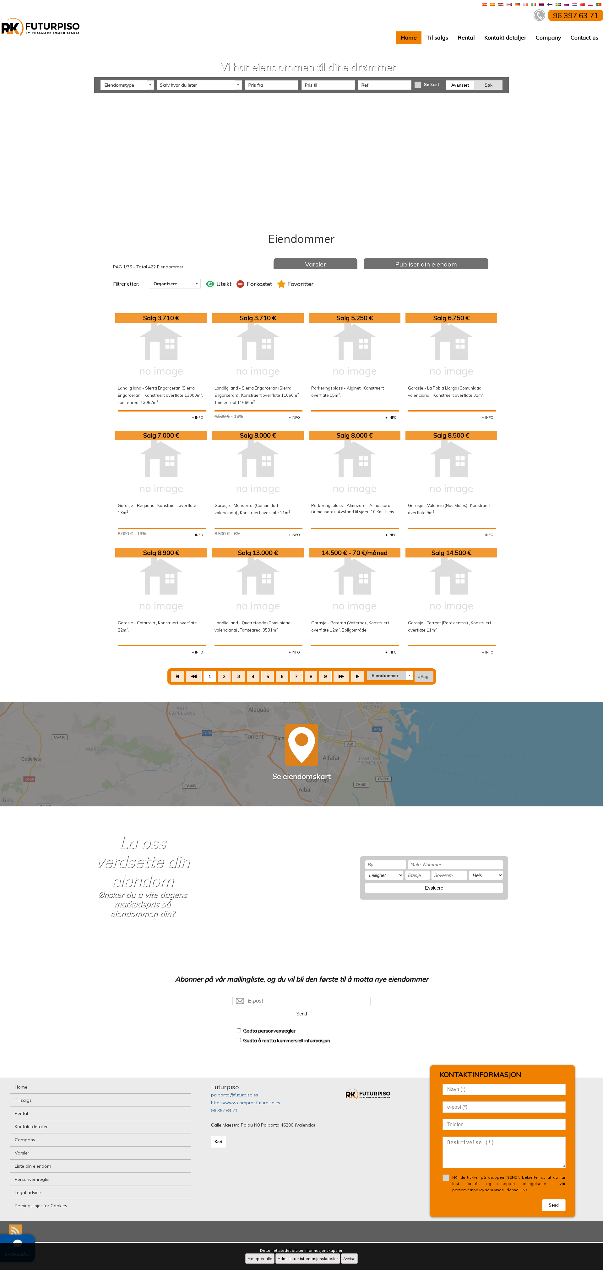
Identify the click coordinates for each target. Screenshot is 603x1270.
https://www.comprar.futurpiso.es (245, 1103)
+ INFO (197, 417)
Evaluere (434, 888)
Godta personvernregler (269, 1031)
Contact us (584, 37)
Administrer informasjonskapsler (308, 1258)
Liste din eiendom (33, 1166)
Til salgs (437, 37)
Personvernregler (32, 1179)
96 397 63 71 (224, 1110)
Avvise (349, 1258)
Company (548, 37)
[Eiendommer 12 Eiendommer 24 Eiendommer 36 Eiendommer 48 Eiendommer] (390, 675)
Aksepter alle (259, 1258)
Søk (488, 85)
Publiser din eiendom (426, 264)
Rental (466, 37)
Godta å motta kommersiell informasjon (286, 1040)
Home (409, 37)
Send (301, 1013)
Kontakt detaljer (505, 37)
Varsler (315, 264)
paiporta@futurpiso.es (234, 1095)
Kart (218, 1141)
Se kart (431, 84)
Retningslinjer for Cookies (41, 1205)
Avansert (460, 85)
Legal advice (28, 1192)
